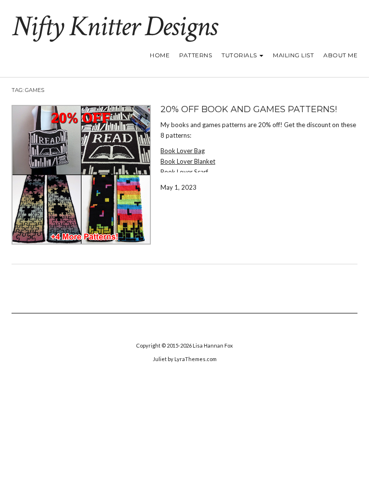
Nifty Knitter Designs (114, 26)
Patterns (195, 55)
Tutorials (239, 55)
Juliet (160, 359)
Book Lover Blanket (187, 161)
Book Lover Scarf (184, 172)
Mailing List (293, 55)
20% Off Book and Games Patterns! (248, 109)
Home (160, 55)
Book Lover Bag (182, 151)
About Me (340, 55)
